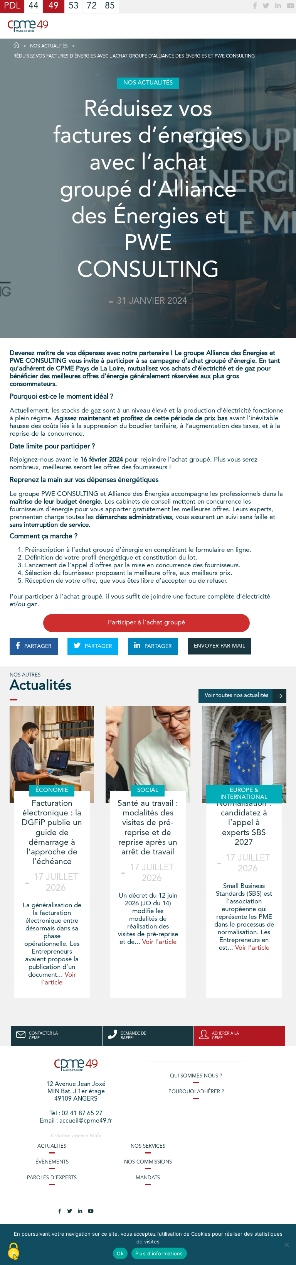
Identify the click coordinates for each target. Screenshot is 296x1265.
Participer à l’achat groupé (146, 622)
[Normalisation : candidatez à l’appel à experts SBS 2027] (244, 754)
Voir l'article (159, 942)
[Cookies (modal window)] (13, 1252)
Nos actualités (49, 46)
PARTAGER (37, 646)
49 (54, 6)
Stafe (95, 1135)
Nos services (148, 1146)
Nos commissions (148, 1162)
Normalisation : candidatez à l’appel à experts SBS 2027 (244, 823)
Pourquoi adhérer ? (196, 1091)
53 (74, 6)
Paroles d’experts (52, 1177)
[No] (286, 1244)
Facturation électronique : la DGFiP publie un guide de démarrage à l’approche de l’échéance (52, 833)
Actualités (51, 1146)
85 (110, 6)
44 (34, 6)
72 (92, 6)
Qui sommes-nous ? (196, 1076)
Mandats (148, 1177)
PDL (12, 6)
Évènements (52, 1162)
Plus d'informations (159, 1253)
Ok (120, 1253)
